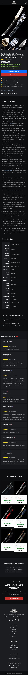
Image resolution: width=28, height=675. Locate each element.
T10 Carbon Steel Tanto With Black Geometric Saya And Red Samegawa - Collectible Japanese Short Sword (20, 497)
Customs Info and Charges (14, 658)
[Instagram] (9, 620)
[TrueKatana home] (14, 2)
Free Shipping (8, 500)
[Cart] (26, 2)
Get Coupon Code (14, 598)
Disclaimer (14, 656)
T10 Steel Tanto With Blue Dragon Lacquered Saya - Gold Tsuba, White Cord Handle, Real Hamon (20, 521)
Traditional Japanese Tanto (11, 569)
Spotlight (14, 636)
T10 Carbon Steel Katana (10, 571)
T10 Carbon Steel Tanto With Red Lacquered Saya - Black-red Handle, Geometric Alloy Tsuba (7, 521)
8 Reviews (9, 59)
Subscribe (14, 631)
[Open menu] (2, 2)
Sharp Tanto (9, 567)
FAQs (14, 633)
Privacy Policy (14, 649)
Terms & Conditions (14, 647)
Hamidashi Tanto (8, 170)
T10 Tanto (11, 123)
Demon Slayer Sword (14, 665)
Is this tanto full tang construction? (11, 323)
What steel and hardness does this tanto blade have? (14, 319)
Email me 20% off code (7, 90)
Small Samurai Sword (13, 191)
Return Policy (14, 645)
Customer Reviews (14, 635)
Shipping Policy (14, 644)
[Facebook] (18, 620)
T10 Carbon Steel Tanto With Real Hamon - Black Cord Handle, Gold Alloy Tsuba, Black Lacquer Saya (7, 497)
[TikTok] (12, 620)
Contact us (14, 629)
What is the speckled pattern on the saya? (13, 325)
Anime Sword (14, 667)
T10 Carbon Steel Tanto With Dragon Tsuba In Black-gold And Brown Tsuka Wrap (20, 545)
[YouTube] (15, 620)
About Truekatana (14, 627)
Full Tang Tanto (20, 571)
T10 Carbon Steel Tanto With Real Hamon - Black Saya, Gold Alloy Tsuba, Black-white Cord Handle (7, 545)
